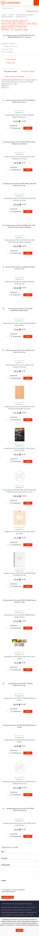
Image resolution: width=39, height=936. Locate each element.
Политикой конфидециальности (29, 925)
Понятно (19, 930)
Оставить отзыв (10, 63)
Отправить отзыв (7, 897)
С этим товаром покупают (14, 76)
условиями (15, 889)
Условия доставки (11, 59)
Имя (2, 851)
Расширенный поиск (32, 11)
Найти (36, 8)
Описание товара (10, 71)
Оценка (3, 880)
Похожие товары (27, 71)
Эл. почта (4, 858)
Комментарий (5, 865)
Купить (28, 128)
